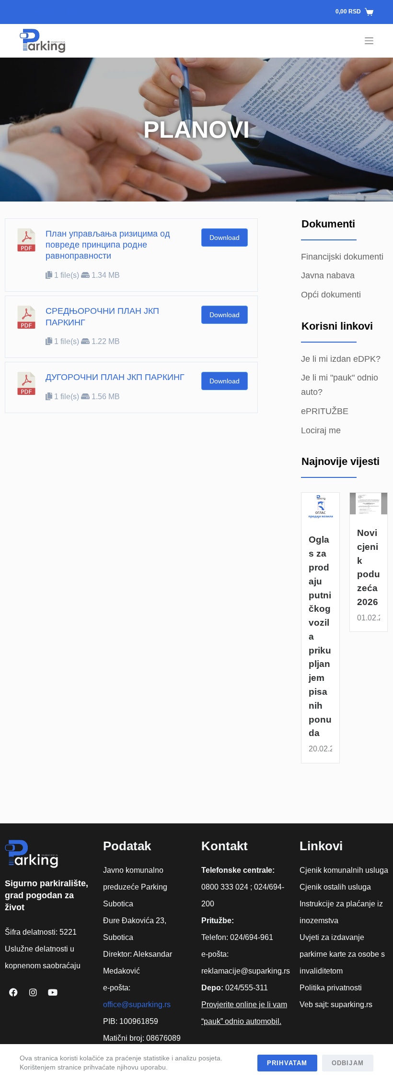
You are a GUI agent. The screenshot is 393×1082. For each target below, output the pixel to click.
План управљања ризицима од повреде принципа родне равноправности (108, 245)
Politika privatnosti (331, 988)
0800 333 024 (55, 11)
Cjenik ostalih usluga (335, 887)
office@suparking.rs (137, 1004)
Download (224, 237)
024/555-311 (246, 988)
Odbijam (348, 1063)
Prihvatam (287, 1063)
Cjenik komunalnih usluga (344, 870)
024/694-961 (251, 937)
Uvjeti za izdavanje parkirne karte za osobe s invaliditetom (342, 954)
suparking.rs (351, 1004)
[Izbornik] (369, 40)
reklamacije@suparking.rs (245, 971)
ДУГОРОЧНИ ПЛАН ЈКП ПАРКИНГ (115, 377)
